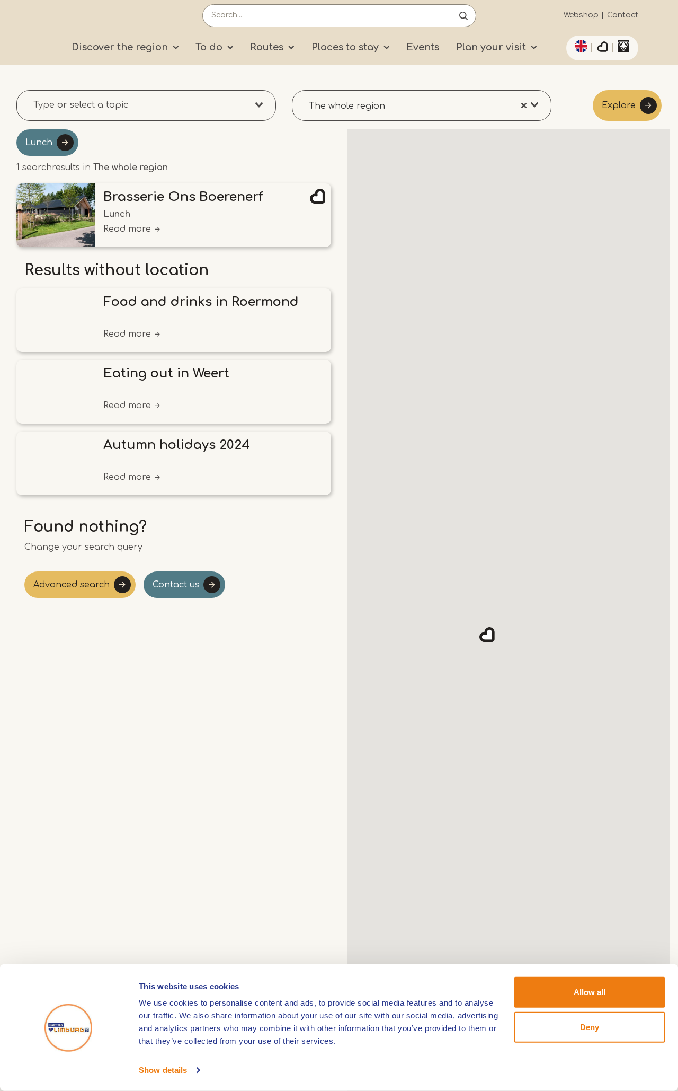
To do (208, 47)
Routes (266, 47)
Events (422, 47)
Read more (127, 229)
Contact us (176, 585)
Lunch (38, 142)
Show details (163, 1070)
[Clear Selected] (524, 105)
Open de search (463, 15)
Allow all (589, 992)
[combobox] (146, 105)
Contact (622, 15)
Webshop (581, 15)
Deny (589, 1026)
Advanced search (71, 585)
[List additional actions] (579, 46)
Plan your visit (491, 47)
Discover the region (120, 47)
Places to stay (345, 47)
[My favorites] (602, 48)
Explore (619, 105)
